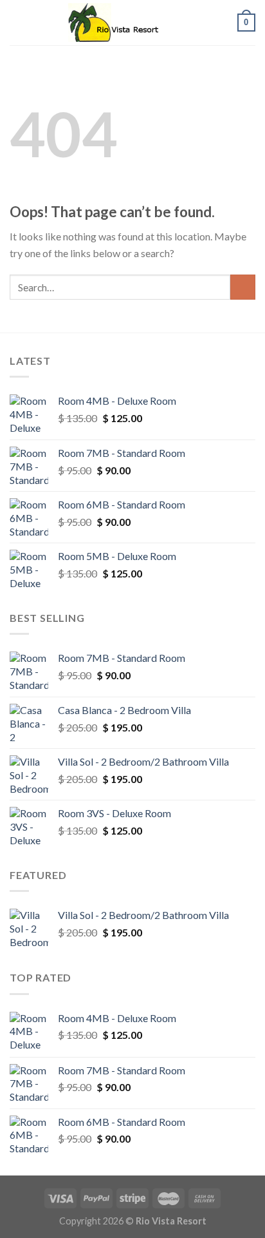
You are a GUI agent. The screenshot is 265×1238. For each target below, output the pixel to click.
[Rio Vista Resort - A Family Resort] (132, 22)
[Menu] (17, 22)
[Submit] (242, 287)
